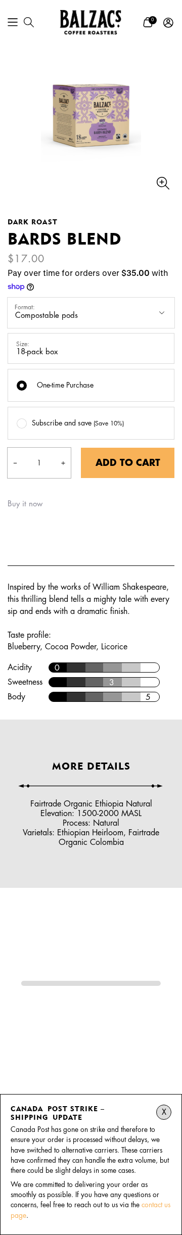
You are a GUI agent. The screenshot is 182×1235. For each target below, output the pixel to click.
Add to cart (128, 462)
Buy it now (25, 504)
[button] (13, 22)
